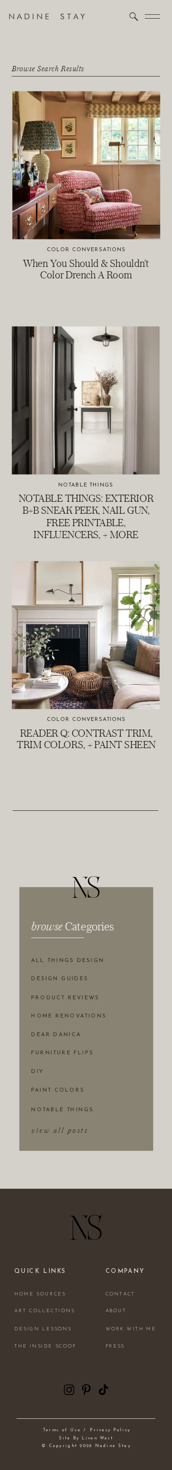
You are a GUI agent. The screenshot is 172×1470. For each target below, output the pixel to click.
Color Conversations (86, 250)
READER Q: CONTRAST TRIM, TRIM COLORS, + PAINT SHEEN (86, 739)
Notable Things (85, 484)
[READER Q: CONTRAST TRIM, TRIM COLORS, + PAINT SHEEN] (86, 635)
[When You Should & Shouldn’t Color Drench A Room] (86, 165)
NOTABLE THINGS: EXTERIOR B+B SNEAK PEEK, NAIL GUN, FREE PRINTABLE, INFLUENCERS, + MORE (86, 516)
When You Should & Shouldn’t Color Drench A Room (86, 269)
